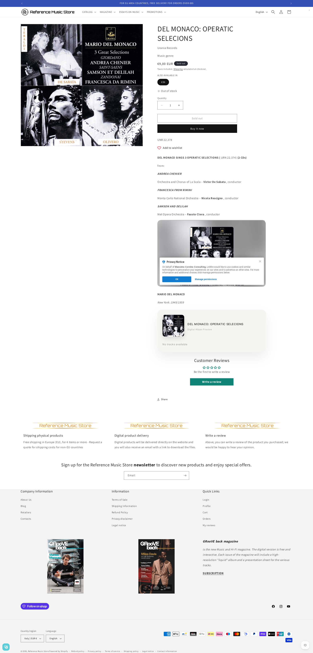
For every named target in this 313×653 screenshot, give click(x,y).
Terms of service (112, 651)
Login (206, 499)
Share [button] (164, 399)
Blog (23, 505)
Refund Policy (120, 512)
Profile (206, 505)
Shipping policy (131, 651)
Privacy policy (94, 651)
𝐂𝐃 (165, 82)
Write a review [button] (211, 382)
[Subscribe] (185, 475)
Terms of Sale (120, 499)
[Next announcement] (291, 3)
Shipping (178, 69)
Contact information (167, 651)
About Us (26, 499)
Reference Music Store (38, 651)
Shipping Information (124, 505)
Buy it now (197, 128)
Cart (205, 512)
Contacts (26, 518)
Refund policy (77, 651)
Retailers (26, 512)
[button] (89, 12)
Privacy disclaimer (122, 518)
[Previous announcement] (22, 3)
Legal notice (119, 525)
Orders (207, 518)
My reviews (209, 525)
